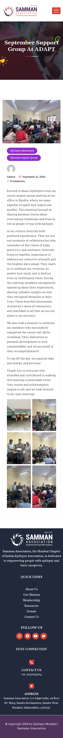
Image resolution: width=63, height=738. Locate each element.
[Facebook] (27, 636)
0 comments (17, 181)
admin (11, 176)
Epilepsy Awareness (22, 150)
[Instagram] (19, 636)
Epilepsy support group (23, 157)
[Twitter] (43, 636)
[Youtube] (35, 636)
